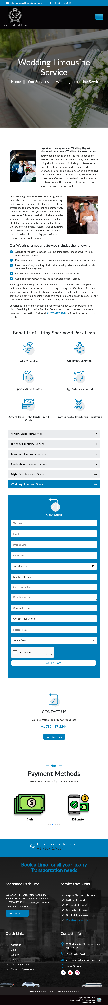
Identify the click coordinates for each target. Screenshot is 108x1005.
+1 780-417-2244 (62, 2)
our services (38, 81)
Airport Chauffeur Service (26, 433)
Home (16, 81)
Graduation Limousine (78, 910)
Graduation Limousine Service (29, 464)
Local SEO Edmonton (86, 1002)
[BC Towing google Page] (70, 972)
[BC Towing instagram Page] (77, 972)
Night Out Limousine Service (28, 474)
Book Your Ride (54, 736)
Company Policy (20, 964)
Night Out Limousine (77, 914)
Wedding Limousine (77, 919)
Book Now (14, 913)
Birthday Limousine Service (28, 443)
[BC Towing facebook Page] (63, 972)
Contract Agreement (22, 969)
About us (16, 944)
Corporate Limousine (77, 905)
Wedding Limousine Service (28, 484)
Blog (13, 949)
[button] (48, 824)
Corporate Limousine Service (29, 453)
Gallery (15, 954)
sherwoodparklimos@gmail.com (26, 2)
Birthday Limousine (76, 900)
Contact (15, 959)
